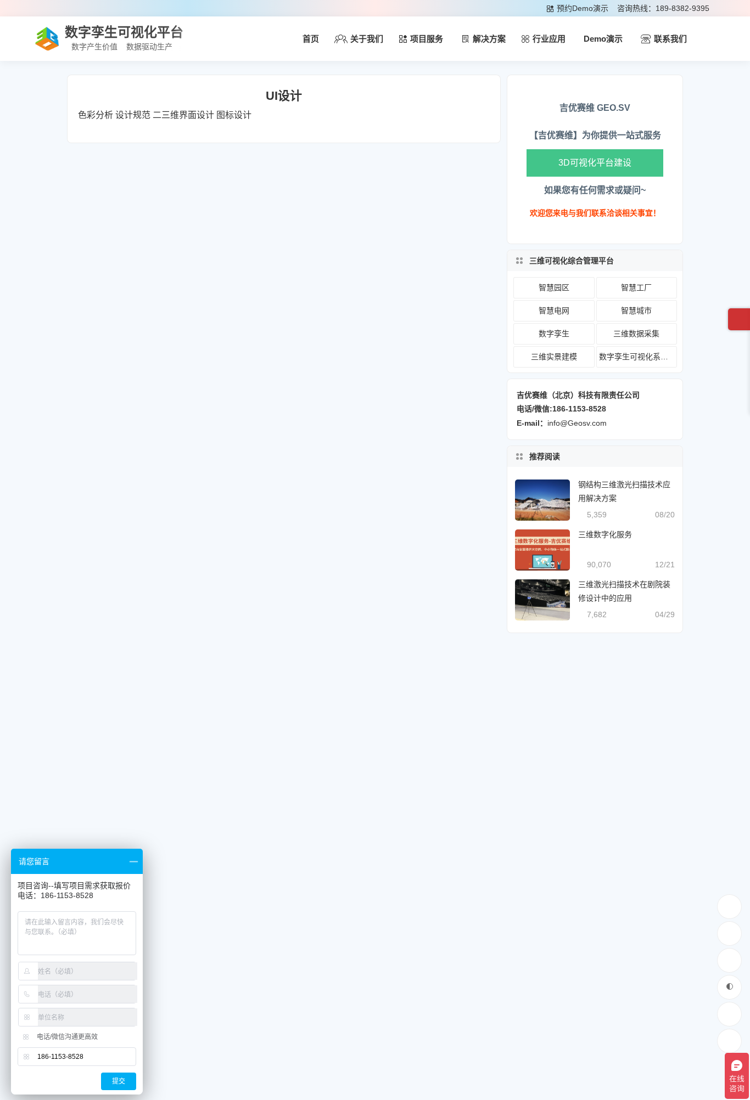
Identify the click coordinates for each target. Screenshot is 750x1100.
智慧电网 (554, 310)
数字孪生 (554, 333)
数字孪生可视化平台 (124, 32)
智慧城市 (636, 310)
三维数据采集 (636, 333)
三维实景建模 (554, 356)
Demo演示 (603, 38)
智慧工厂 (636, 287)
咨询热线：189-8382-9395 (663, 8)
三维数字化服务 (605, 534)
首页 (311, 38)
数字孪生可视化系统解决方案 (638, 356)
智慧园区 (554, 287)
